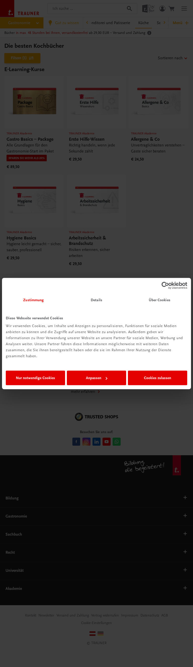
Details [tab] (96, 300)
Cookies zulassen (157, 378)
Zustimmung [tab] (33, 300)
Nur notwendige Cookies (35, 378)
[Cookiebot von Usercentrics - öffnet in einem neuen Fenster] (165, 285)
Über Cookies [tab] (159, 300)
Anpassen (93, 378)
